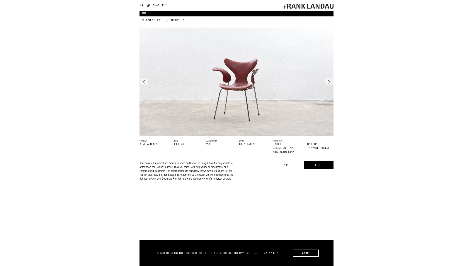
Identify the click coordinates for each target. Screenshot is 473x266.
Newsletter (160, 5)
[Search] (141, 5)
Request (319, 165)
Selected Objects (152, 20)
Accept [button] (305, 253)
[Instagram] (148, 5)
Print (286, 165)
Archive (175, 20)
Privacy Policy (269, 253)
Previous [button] (144, 81)
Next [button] (329, 81)
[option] (236, 82)
